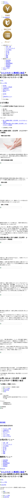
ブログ (4, 69)
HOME (4, 85)
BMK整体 (8, 60)
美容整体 (8, 64)
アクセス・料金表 (7, 87)
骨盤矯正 (8, 66)
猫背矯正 (8, 61)
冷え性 (7, 51)
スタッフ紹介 (6, 67)
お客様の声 (6, 88)
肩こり (7, 54)
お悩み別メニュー (7, 96)
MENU (4, 91)
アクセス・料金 (7, 428)
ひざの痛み (8, 49)
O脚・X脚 (8, 46)
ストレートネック (10, 48)
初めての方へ (6, 90)
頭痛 (7, 57)
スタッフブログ (7, 436)
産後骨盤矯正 (9, 63)
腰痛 (7, 55)
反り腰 (7, 52)
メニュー (5, 433)
